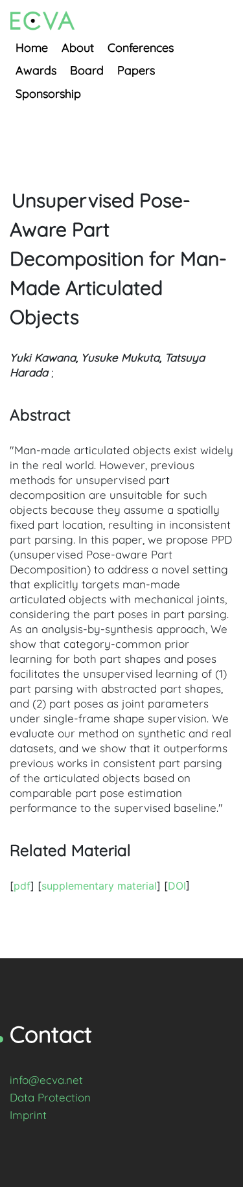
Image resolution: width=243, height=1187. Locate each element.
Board (87, 70)
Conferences (141, 47)
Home (32, 47)
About (78, 47)
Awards (36, 70)
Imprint (28, 1115)
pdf (22, 885)
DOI (177, 885)
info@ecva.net (46, 1080)
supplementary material (99, 885)
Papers (136, 70)
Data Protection (50, 1097)
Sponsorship (48, 93)
